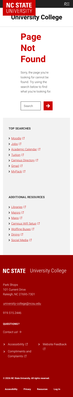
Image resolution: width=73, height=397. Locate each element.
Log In (57, 389)
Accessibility (11, 389)
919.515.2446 (12, 313)
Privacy (27, 389)
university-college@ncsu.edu (22, 303)
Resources (42, 389)
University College (36, 17)
